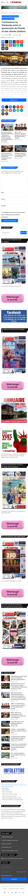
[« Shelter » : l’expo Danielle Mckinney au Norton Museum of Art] (5, 731)
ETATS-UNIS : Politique (8, 18)
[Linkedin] (10, 41)
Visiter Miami (5, 788)
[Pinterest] (17, 41)
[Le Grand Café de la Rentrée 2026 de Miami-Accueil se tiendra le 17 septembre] (5, 739)
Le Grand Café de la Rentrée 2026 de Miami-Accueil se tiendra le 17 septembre (18, 738)
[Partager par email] (3, 48)
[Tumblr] (14, 41)
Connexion (14, 879)
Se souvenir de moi (7, 875)
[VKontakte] (3, 45)
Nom (2, 192)
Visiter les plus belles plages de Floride (11, 798)
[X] (6, 41)
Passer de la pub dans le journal (10, 850)
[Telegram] (21, 45)
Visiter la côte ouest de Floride (9, 794)
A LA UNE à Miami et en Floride (15, 13)
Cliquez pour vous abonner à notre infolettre (12, 858)
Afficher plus (13, 100)
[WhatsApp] (17, 45)
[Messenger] (14, 45)
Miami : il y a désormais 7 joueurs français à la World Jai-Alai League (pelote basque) (21, 135)
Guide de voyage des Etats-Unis (10, 840)
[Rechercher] (7, 3)
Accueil (4, 13)
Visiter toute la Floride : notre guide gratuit (12, 799)
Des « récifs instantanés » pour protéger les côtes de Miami (18, 755)
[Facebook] (3, 41)
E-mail (3, 199)
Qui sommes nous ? (7, 847)
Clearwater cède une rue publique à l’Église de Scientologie (20, 155)
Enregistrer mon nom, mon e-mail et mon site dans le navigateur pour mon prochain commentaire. (13, 215)
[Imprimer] (6, 48)
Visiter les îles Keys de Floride (9, 796)
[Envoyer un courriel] (10, 35)
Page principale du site (7, 837)
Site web (3, 205)
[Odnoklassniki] (6, 45)
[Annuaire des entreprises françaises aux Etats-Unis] (14, 7)
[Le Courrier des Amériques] (15, 2)
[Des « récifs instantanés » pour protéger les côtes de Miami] (5, 755)
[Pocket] (10, 45)
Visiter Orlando (5, 789)
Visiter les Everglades (7, 791)
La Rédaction (6, 35)
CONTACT (22, 888)
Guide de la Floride (6, 843)
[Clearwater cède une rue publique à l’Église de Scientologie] (21, 148)
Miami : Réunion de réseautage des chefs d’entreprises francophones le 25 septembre (7, 156)
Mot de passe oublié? (21, 871)
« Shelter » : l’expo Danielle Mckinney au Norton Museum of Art (19, 731)
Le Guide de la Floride (13, 888)
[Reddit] (21, 41)
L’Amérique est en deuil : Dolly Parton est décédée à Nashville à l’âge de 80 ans (19, 678)
